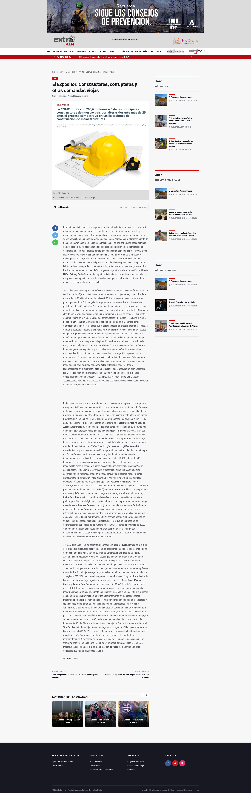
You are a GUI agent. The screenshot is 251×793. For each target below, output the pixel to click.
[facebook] (55, 228)
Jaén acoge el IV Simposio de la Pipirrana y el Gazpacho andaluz (75, 676)
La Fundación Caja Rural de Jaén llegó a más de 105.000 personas (125, 676)
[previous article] (196, 57)
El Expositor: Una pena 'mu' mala (68, 721)
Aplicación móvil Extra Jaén (62, 761)
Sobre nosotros (96, 761)
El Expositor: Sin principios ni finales (134, 721)
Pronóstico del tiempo (135, 766)
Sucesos (92, 51)
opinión (76, 659)
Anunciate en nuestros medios (101, 769)
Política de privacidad (159, 790)
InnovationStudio (95, 790)
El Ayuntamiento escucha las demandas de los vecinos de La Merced (182, 143)
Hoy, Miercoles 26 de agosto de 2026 (125, 39)
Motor (138, 51)
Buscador (131, 769)
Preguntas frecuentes (135, 761)
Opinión (56, 51)
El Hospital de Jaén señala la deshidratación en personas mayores (180, 120)
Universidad (81, 51)
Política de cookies (175, 790)
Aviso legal (146, 790)
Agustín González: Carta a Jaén (182, 302)
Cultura (102, 51)
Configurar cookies (191, 790)
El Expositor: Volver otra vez (180, 97)
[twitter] (55, 235)
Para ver (67, 51)
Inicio (54, 72)
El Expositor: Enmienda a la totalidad (101, 721)
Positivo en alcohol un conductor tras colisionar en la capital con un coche (107, 57)
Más (145, 51)
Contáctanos (95, 766)
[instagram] (182, 763)
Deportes (114, 51)
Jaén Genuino (127, 51)
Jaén (48, 51)
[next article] (191, 57)
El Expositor (156, 51)
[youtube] (175, 763)
